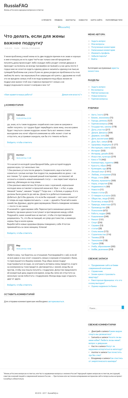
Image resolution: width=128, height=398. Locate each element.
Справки (95, 225)
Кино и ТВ (96, 159)
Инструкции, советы (101, 147)
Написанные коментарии (103, 50)
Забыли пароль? (99, 56)
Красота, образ (98, 165)
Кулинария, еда (98, 168)
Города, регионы (99, 121)
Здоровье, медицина (101, 144)
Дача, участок (98, 130)
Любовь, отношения (31, 48)
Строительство (98, 234)
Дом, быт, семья (99, 141)
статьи (94, 228)
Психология (97, 210)
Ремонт (94, 219)
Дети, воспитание (99, 138)
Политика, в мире (99, 201)
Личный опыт (97, 171)
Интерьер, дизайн (99, 153)
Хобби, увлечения (99, 249)
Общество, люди (99, 198)
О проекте (46, 20)
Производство (98, 207)
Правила (58, 20)
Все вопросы (97, 90)
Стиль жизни (97, 231)
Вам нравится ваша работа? (18, 94)
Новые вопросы (98, 96)
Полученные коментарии (103, 47)
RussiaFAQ (16, 5)
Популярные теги (114, 20)
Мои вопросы (97, 44)
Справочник (97, 271)
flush (16, 48)
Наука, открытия (99, 183)
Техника (95, 237)
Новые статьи (98, 192)
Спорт (94, 222)
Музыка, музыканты (101, 180)
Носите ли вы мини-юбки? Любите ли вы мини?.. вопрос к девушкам (105, 340)
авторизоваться (56, 301)
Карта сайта (96, 20)
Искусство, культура (101, 156)
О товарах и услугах (100, 195)
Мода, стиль (97, 177)
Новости (83, 20)
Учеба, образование (100, 246)
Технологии (96, 240)
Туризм (94, 243)
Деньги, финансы (99, 133)
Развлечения (97, 216)
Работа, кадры (98, 213)
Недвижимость (98, 186)
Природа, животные (101, 204)
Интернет (95, 150)
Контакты (71, 20)
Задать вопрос (98, 41)
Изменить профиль (100, 53)
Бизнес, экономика (100, 118)
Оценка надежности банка (104, 286)
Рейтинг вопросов (99, 93)
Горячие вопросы (99, 99)
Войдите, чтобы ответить (19, 142)
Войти (94, 59)
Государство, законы (101, 127)
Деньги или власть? (71, 94)
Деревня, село (98, 135)
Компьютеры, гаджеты (102, 162)
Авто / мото (97, 115)
